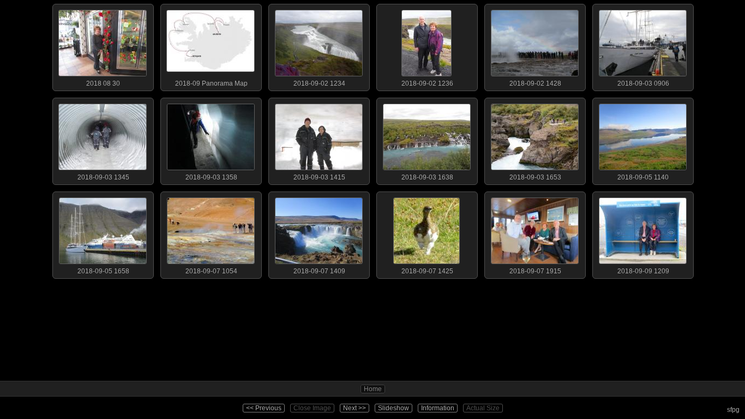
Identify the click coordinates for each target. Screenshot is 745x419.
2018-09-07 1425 (427, 271)
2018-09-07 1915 (535, 271)
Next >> (354, 408)
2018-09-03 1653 (535, 177)
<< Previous (263, 408)
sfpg (733, 410)
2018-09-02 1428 (535, 83)
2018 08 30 (103, 83)
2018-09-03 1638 (427, 177)
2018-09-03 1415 (319, 177)
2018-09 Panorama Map (211, 83)
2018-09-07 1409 (319, 271)
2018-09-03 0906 (643, 83)
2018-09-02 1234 (319, 83)
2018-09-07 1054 (211, 271)
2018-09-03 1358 (211, 177)
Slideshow (393, 408)
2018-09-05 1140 (643, 177)
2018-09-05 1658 (103, 271)
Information (437, 408)
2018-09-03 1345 (103, 177)
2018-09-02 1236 (427, 83)
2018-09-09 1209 (643, 271)
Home (373, 389)
